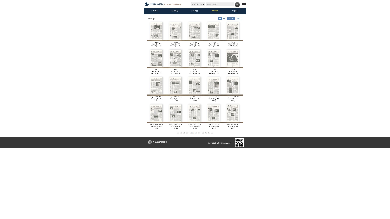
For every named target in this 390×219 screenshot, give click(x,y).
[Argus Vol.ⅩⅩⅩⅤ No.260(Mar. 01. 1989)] (194, 113)
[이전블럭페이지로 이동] (178, 133)
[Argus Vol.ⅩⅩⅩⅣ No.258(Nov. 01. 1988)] (232, 113)
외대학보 (194, 11)
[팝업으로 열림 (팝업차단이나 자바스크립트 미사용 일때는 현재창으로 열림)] (239, 147)
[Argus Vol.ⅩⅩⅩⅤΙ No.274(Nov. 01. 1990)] (213, 31)
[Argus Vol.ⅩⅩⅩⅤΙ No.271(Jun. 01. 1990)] (175, 58)
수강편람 (154, 11)
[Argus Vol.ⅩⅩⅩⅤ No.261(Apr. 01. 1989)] (175, 113)
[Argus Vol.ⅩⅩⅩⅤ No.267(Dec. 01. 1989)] (156, 85)
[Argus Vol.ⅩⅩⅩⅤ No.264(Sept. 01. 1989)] (213, 85)
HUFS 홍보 (174, 11)
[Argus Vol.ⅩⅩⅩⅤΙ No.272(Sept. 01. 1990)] (156, 58)
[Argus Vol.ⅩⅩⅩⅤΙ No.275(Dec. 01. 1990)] (194, 31)
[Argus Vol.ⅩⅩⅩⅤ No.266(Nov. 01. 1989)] (175, 85)
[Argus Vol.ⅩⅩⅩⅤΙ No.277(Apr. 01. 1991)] (156, 31)
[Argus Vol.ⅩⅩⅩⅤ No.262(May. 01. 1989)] (156, 113)
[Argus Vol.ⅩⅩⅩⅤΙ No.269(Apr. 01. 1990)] (213, 58)
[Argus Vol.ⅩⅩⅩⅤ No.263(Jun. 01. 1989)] (232, 85)
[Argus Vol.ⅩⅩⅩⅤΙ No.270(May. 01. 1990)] (194, 58)
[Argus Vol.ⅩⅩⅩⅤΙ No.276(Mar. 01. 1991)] (175, 31)
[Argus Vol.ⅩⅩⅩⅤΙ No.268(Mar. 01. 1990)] (232, 58)
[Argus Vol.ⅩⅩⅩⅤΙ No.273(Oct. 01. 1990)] (232, 31)
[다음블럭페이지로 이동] (212, 133)
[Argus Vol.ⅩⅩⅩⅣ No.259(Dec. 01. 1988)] (213, 113)
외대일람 (234, 11)
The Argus (214, 11)
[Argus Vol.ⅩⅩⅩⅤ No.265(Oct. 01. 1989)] (194, 85)
